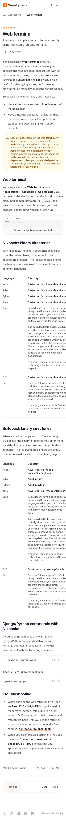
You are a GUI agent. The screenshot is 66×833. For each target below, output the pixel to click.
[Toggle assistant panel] (56, 5)
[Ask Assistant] (59, 660)
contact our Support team (35, 729)
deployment (51, 104)
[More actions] (61, 5)
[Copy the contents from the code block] (53, 660)
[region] (33, 347)
